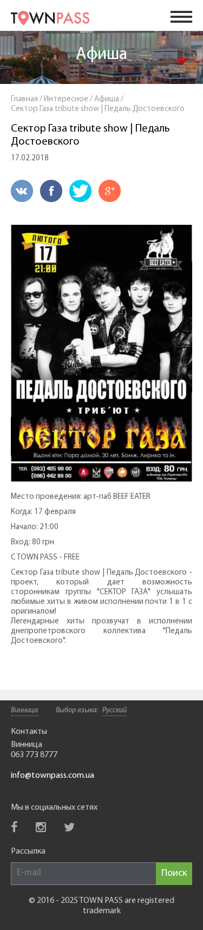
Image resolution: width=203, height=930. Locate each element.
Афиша (101, 54)
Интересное (66, 99)
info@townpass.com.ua (52, 775)
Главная (24, 99)
